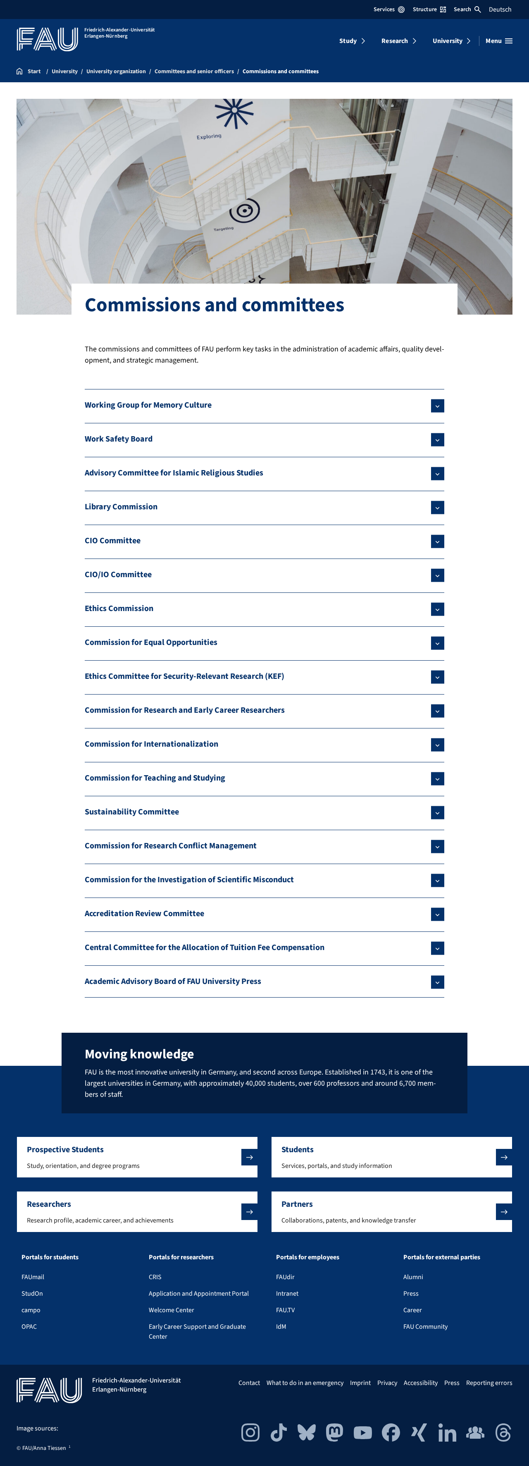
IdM (281, 1326)
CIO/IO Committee (118, 574)
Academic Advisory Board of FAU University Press (173, 981)
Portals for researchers (181, 1257)
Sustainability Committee (132, 812)
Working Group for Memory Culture (148, 405)
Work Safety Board (119, 439)
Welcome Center (171, 1310)
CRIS (155, 1277)
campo (31, 1310)
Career (412, 1310)
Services (384, 9)
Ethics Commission (119, 608)
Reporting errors (489, 1382)
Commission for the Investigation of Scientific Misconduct (189, 880)
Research (394, 40)
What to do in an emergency (305, 1382)
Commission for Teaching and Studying (155, 778)
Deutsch (500, 9)
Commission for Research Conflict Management (171, 846)
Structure (425, 9)
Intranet (287, 1293)
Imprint (360, 1382)
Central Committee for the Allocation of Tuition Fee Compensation (204, 947)
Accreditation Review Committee (144, 913)
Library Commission (121, 507)
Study (348, 40)
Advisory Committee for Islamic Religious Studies (174, 473)
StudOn (32, 1293)
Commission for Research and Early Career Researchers (185, 710)
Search (462, 9)
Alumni (413, 1277)
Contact (249, 1382)
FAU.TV (285, 1310)
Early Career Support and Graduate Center (197, 1331)
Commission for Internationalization (151, 744)
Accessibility (421, 1382)
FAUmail (32, 1277)
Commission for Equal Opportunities (151, 642)
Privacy (387, 1382)
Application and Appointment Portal (199, 1293)
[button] (137, 1157)
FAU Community (425, 1326)
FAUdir (285, 1277)
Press (411, 1293)
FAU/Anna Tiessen (44, 1448)
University (448, 40)
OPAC (29, 1326)
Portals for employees (307, 1257)
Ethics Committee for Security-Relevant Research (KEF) (184, 676)
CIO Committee (113, 541)
